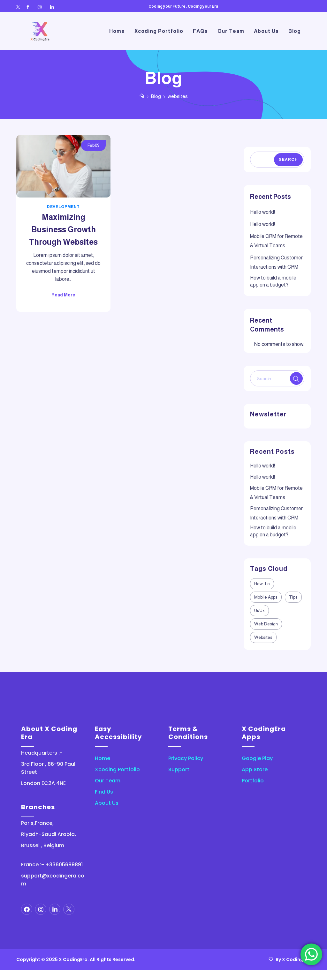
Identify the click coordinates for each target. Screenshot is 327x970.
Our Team (107, 780)
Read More (63, 294)
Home (102, 758)
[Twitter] (18, 7)
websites (263, 637)
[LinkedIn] (52, 7)
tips (293, 597)
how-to (262, 583)
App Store (255, 769)
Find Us (104, 791)
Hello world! (262, 212)
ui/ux (259, 610)
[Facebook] (28, 7)
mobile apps (266, 597)
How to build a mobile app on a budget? (273, 281)
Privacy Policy (185, 758)
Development (63, 207)
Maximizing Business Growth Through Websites (63, 229)
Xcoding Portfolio (117, 769)
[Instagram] (39, 7)
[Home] (142, 96)
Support (178, 769)
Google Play (257, 758)
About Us (106, 803)
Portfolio (253, 780)
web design (266, 624)
